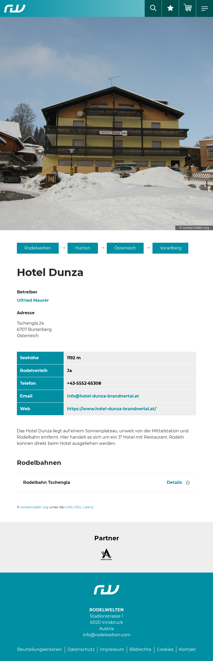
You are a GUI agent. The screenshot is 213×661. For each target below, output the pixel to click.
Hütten (82, 248)
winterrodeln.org (34, 507)
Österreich (125, 248)
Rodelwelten (37, 248)
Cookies (165, 649)
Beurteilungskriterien (39, 649)
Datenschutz (81, 649)
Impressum (112, 649)
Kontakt (187, 649)
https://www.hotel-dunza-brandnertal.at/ (111, 408)
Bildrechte (140, 649)
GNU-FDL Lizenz (80, 507)
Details (174, 482)
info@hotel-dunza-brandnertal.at (103, 396)
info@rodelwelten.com (106, 634)
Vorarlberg (171, 248)
